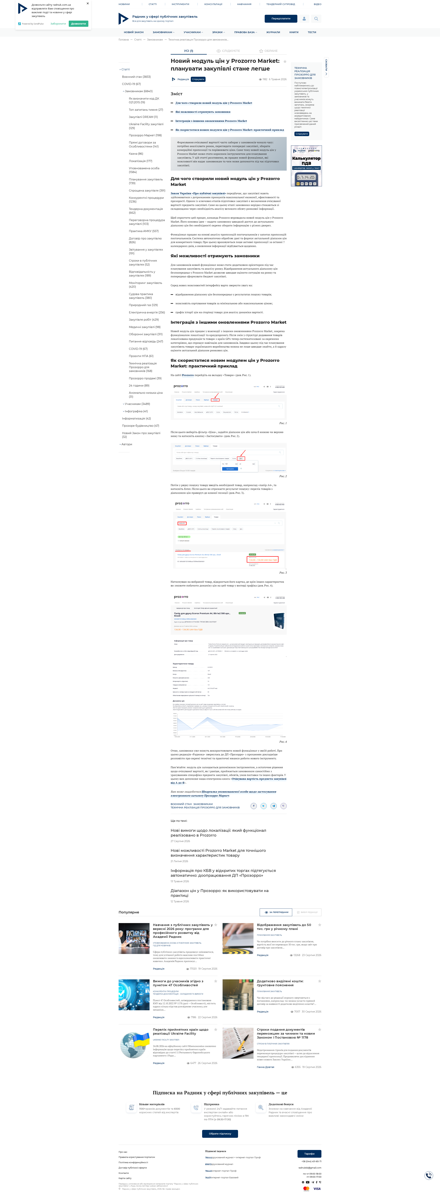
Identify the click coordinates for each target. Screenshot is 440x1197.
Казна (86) (136, 153)
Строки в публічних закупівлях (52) (143, 262)
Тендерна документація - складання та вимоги (178, 994)
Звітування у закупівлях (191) (146, 251)
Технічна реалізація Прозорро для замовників (205, 807)
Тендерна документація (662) (146, 210)
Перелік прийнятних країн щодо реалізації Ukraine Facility (180, 1031)
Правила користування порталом (137, 1157)
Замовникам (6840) (139, 91)
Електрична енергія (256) (147, 312)
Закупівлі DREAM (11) (143, 117)
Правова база (244, 32)
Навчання (244, 4)
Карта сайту (125, 1178)
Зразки (217, 32)
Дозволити (78, 23)
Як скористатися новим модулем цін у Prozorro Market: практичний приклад (229, 130)
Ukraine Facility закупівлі (166, 1040)
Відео (317, 4)
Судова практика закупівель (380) (141, 296)
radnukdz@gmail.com (310, 1167)
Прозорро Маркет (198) (145, 135)
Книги (294, 32)
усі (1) (188, 51)
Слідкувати (198, 79)
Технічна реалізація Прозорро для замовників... (198, 39)
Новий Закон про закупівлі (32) (141, 435)
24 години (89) (139, 385)
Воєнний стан (181, 804)
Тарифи (309, 1153)
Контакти (124, 1173)
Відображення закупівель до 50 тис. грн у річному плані (284, 927)
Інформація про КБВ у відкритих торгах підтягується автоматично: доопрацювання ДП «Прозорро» (223, 873)
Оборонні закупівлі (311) (146, 334)
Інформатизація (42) (136, 418)
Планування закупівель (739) (146, 181)
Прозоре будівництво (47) (140, 425)
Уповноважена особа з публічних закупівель (177, 943)
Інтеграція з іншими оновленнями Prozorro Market (211, 121)
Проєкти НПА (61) (141, 356)
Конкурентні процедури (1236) (146, 199)
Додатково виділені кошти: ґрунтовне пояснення (280, 983)
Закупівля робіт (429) (144, 319)
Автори (127, 444)
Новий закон (134, 32)
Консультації (213, 4)
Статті (153, 4)
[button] (297, 148)
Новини (124, 4)
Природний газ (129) (143, 305)
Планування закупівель (269, 935)
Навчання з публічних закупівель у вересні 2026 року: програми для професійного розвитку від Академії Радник (183, 931)
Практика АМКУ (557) (144, 231)
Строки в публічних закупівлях (273, 1044)
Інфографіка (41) (136, 411)
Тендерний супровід (280, 4)
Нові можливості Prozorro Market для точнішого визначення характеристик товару (218, 853)
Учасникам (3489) (137, 404)
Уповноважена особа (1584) (144, 170)
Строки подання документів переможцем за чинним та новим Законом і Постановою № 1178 (286, 1033)
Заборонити (58, 23)
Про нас (123, 1152)
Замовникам (162, 32)
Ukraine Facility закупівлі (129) (146, 126)
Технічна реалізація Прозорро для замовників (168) (143, 367)
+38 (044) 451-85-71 (311, 1161)
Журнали (273, 32)
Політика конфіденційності (133, 1162)
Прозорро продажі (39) (145, 378)
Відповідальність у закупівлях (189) (142, 273)
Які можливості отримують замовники (202, 112)
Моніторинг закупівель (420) (145, 284)
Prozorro (188, 375)
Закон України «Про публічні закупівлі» (198, 193)
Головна (124, 39)
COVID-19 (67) (131, 84)
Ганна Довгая (265, 1067)
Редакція (183, 79)
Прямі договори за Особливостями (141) (144, 144)
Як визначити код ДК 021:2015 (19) (144, 100)
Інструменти (180, 4)
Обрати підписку (220, 1133)
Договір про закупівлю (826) (145, 240)
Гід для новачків (161, 946)
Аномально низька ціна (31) (146, 394)
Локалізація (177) (140, 161)
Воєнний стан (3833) (136, 76)
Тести (312, 32)
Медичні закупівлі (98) (145, 327)
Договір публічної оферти (133, 1167)
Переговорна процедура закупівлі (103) (147, 222)
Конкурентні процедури (166, 991)
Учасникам (192, 32)
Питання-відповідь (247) (146, 341)
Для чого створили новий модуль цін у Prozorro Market (213, 103)
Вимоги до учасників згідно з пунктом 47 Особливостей (178, 983)
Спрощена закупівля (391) (147, 190)
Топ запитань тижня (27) (146, 109)
